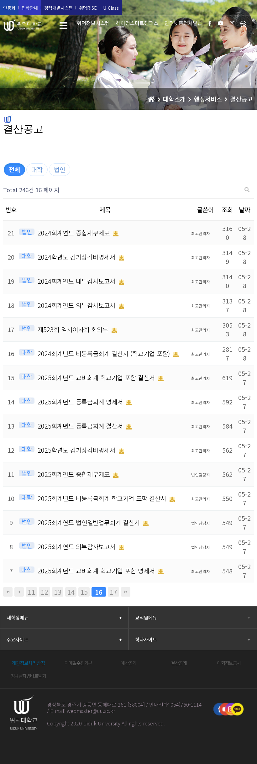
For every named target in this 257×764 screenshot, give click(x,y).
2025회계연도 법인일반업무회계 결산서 (90, 522)
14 (71, 592)
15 (84, 592)
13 (57, 592)
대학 (37, 169)
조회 (227, 209)
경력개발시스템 (58, 8)
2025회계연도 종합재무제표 (75, 474)
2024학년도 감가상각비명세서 (77, 256)
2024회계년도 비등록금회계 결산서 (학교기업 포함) (105, 353)
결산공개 (178, 663)
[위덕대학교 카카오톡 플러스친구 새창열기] (237, 709)
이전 (19, 592)
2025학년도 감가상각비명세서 (77, 450)
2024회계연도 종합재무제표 (75, 232)
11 (31, 592)
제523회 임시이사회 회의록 (74, 329)
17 (113, 592)
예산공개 (128, 663)
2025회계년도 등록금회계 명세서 (81, 401)
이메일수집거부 (78, 663)
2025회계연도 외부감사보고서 (77, 546)
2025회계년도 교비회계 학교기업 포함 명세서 (97, 570)
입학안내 (30, 8)
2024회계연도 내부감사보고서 (77, 281)
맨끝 (125, 592)
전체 (14, 169)
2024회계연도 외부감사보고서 (77, 305)
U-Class (111, 8)
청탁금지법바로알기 (28, 675)
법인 (59, 169)
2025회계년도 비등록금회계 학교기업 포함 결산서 (103, 498)
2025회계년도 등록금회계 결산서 (81, 425)
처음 (8, 592)
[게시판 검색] (247, 189)
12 (44, 592)
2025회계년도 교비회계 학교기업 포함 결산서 (97, 377)
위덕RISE (88, 8)
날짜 (244, 209)
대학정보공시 (229, 663)
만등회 (9, 8)
